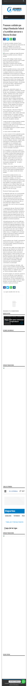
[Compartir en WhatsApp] (11, 39)
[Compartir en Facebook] (4, 39)
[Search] (24, 1)
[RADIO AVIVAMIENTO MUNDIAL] (14, 11)
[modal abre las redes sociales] (14, 39)
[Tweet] (7, 39)
